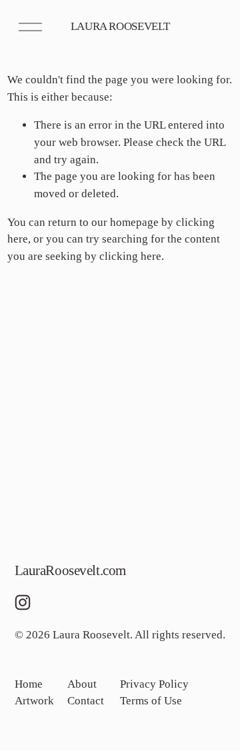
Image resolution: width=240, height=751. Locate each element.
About (82, 684)
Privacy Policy (154, 684)
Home (29, 684)
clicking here (130, 256)
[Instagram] (23, 602)
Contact (85, 700)
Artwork (34, 700)
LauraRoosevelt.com (70, 570)
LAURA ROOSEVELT (120, 26)
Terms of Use (151, 700)
